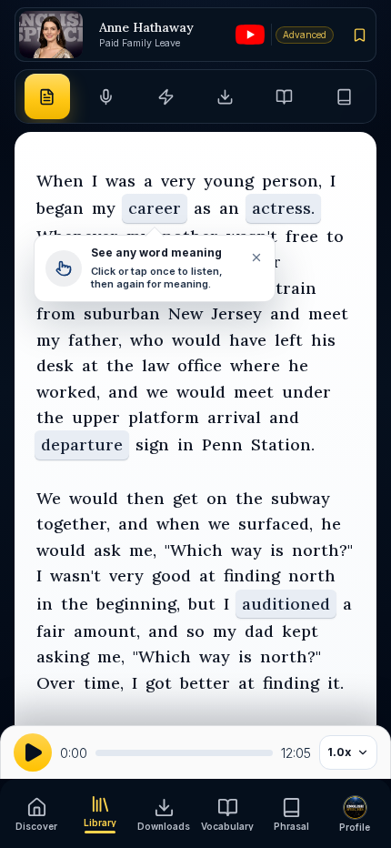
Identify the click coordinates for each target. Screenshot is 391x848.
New (185, 313)
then (145, 498)
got (158, 682)
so (195, 631)
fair (50, 631)
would (196, 339)
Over (55, 682)
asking (62, 656)
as (202, 207)
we (157, 391)
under (306, 391)
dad (259, 631)
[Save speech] (360, 34)
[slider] (184, 753)
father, (95, 339)
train (296, 288)
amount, (107, 631)
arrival (234, 417)
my (103, 207)
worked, (68, 391)
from (55, 313)
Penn (222, 444)
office (199, 365)
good (171, 575)
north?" (322, 550)
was (120, 180)
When (60, 180)
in (185, 444)
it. (335, 682)
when (178, 523)
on (216, 498)
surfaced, (275, 523)
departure (82, 444)
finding (252, 575)
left (289, 339)
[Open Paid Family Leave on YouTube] (250, 34)
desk (55, 365)
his (323, 339)
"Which (194, 550)
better (205, 682)
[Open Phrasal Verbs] (343, 96)
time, (104, 682)
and (285, 313)
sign (152, 444)
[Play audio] (33, 752)
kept (300, 631)
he (298, 365)
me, (142, 550)
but (202, 603)
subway (300, 498)
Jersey (236, 313)
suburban (122, 313)
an (229, 207)
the (120, 365)
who (147, 339)
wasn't (75, 575)
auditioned (286, 603)
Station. (283, 444)
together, (73, 523)
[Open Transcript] (47, 96)
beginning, (138, 603)
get (185, 498)
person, (292, 180)
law (155, 365)
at (90, 365)
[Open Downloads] (225, 96)
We (48, 498)
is (277, 550)
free (302, 236)
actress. (283, 207)
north (312, 575)
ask (107, 550)
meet (328, 313)
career (154, 207)
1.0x (339, 752)
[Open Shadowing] (106, 96)
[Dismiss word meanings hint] (255, 257)
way (246, 550)
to (335, 236)
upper (96, 417)
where (255, 365)
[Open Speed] (165, 96)
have (247, 339)
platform (163, 417)
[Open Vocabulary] (284, 96)
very (178, 180)
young (229, 180)
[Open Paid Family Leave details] (51, 35)
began (60, 207)
